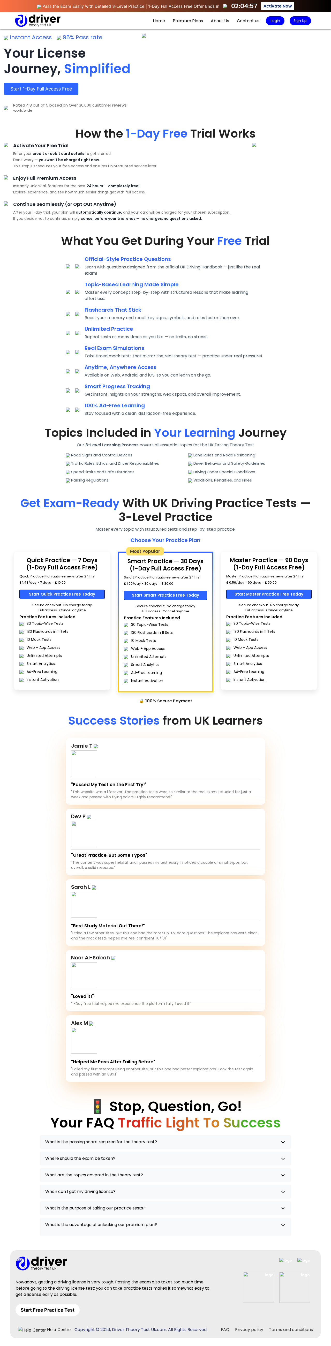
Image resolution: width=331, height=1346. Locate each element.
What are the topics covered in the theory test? (94, 1175)
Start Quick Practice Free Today (62, 594)
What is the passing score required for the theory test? (101, 1142)
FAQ (225, 1330)
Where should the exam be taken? (80, 1158)
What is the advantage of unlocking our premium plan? (101, 1225)
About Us (220, 21)
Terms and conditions (291, 1330)
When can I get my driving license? (80, 1191)
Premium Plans (188, 21)
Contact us (248, 21)
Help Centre (58, 1329)
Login (275, 20)
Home (159, 21)
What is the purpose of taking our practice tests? (95, 1208)
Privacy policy (249, 1330)
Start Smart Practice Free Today (165, 595)
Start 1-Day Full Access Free (41, 89)
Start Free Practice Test (47, 1310)
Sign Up (300, 20)
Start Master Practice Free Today (269, 594)
